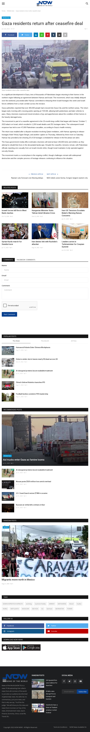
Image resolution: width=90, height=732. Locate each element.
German (49, 609)
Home (3, 11)
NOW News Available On (77, 727)
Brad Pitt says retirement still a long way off (25, 579)
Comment (6, 285)
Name (4, 265)
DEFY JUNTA (15, 609)
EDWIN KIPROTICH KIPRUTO (13, 604)
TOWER (69, 609)
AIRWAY (51, 604)
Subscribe (82, 692)
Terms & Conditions (60, 727)
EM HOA (35, 609)
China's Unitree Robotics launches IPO (30, 382)
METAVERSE (62, 604)
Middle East (10, 11)
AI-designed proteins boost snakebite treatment (34, 371)
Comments (8, 260)
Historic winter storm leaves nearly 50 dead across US (37, 359)
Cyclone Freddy (40, 604)
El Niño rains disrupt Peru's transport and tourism (51, 695)
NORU (5, 609)
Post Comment (9, 314)
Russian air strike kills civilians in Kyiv (30, 505)
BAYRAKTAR (60, 609)
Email (4, 275)
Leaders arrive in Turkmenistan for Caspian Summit (73, 244)
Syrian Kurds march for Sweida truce (12, 243)
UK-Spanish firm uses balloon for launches (51, 682)
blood (71, 604)
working (29, 604)
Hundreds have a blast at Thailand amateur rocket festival (52, 708)
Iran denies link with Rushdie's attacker (44, 243)
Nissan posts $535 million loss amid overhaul (33, 481)
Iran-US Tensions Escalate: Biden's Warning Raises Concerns (73, 213)
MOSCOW (25, 609)
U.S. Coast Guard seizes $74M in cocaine (31, 493)
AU (42, 609)
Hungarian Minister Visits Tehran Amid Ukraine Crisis (43, 211)
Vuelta (79, 604)
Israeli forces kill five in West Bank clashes (14, 211)
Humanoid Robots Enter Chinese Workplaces (33, 347)
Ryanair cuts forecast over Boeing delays (27, 178)
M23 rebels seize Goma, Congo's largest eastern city (67, 178)
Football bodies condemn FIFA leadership (32, 394)
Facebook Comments (26, 260)
